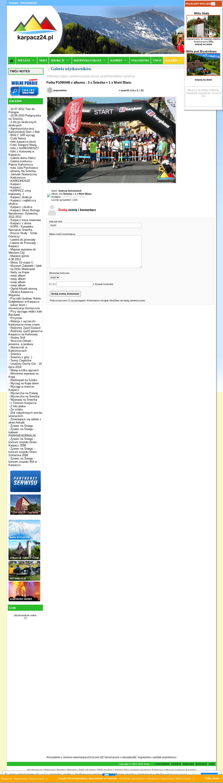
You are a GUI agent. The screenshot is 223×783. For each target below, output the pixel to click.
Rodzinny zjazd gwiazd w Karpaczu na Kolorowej (25, 332)
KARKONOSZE (20, 180)
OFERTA (176, 764)
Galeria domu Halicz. (23, 158)
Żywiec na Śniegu (21, 425)
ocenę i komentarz (77, 210)
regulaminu (144, 757)
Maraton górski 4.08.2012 (18, 257)
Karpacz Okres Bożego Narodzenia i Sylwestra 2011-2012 (24, 213)
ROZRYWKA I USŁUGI (87, 60)
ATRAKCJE (58, 60)
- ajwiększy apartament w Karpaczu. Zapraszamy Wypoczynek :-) (109, 778)
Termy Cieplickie (20, 360)
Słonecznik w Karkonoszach (17, 349)
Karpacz (15, 184)
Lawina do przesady (22, 239)
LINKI (212, 764)
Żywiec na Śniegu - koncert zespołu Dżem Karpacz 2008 (22, 442)
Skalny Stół (17, 337)
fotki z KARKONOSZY (24, 148)
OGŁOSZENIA (140, 60)
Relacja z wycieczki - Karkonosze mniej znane (24, 323)
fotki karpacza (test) (23, 141)
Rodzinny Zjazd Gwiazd (25, 327)
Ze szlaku (16, 409)
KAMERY (116, 60)
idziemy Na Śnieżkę (23, 171)
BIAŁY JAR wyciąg (22, 135)
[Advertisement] (24, 690)
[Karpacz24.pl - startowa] (12, 60)
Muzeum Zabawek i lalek (26, 265)
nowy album (17, 275)
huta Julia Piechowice (24, 167)
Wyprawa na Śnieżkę (23, 399)
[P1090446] (111, 183)
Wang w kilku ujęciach (24, 370)
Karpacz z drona (20, 223)
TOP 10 (157, 60)
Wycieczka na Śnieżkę (24, 396)
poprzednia (59, 90)
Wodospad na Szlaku (23, 380)
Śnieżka (15, 354)
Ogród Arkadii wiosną (23, 288)
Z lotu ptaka (17, 406)
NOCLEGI (24, 60)
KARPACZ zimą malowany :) (19, 192)
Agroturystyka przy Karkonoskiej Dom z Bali (24, 130)
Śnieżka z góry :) (21, 357)
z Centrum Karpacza (23, 403)
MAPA (43, 60)
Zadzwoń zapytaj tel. (203, 92)
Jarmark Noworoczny (23, 174)
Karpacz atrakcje (21, 197)
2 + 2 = (52, 284)
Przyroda (16, 318)
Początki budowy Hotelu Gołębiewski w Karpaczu (24, 300)
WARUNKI (188, 764)
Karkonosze (17, 177)
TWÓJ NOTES (20, 71)
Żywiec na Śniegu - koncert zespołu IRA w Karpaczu (22, 462)
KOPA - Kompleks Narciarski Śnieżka (20, 228)
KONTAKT (201, 764)
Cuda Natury (18, 138)
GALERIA (171, 60)
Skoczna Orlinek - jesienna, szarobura (20, 342)
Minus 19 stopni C (21, 262)
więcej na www (203, 44)
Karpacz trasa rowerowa (25, 220)
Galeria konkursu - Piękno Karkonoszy (21, 163)
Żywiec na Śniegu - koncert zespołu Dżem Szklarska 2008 (22, 452)
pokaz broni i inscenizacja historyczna (24, 306)
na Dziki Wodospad (22, 269)
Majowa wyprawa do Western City (22, 251)
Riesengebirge (28, 3)
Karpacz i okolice (21, 207)
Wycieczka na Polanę (24, 393)
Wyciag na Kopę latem (24, 383)
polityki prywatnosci (164, 757)
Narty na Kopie (19, 272)
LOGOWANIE (162, 764)
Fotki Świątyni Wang (23, 145)
